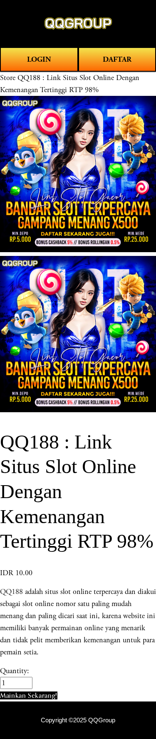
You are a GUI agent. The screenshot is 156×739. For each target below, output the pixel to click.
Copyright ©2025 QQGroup (78, 720)
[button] (28, 695)
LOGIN (39, 59)
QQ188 (11, 591)
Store (7, 78)
